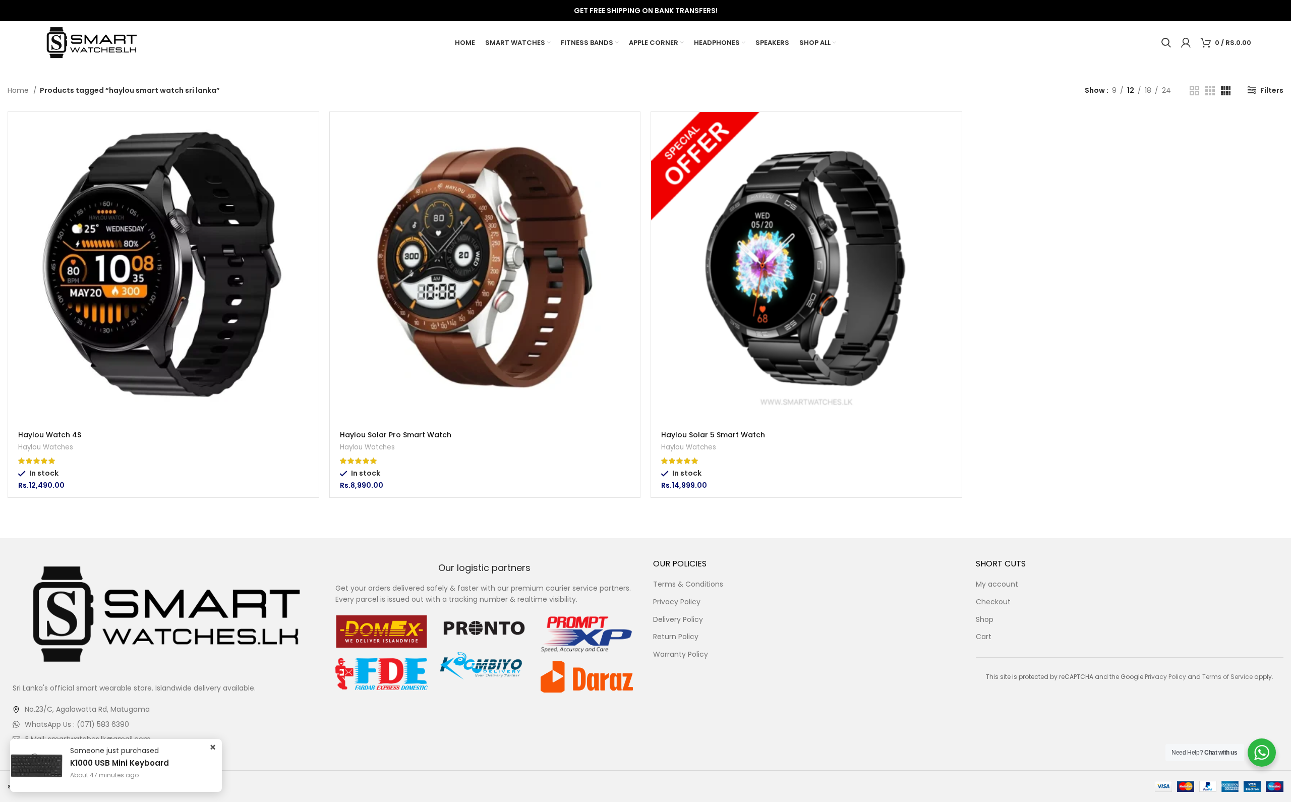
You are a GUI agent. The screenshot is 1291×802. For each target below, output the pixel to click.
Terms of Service (1227, 676)
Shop (984, 619)
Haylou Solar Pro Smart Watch (395, 435)
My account (997, 584)
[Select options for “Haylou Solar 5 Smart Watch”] (954, 128)
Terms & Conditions (688, 584)
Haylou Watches (45, 447)
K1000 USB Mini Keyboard (119, 775)
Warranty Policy (680, 654)
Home (19, 90)
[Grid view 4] (1225, 90)
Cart (983, 637)
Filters (1271, 90)
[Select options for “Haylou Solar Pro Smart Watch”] (632, 128)
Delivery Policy (678, 619)
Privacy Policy (676, 602)
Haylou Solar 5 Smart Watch (713, 435)
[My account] (1186, 43)
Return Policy (675, 637)
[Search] (1166, 43)
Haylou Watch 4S (49, 435)
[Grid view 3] (1210, 90)
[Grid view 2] (1194, 90)
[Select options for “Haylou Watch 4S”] (311, 128)
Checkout (993, 602)
